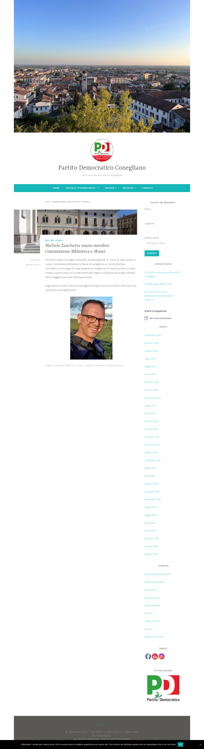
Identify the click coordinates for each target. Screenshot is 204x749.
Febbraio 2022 (152, 421)
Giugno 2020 (151, 507)
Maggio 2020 (151, 515)
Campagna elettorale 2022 (158, 574)
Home (56, 188)
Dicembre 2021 (152, 436)
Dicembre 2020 (152, 491)
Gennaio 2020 (151, 546)
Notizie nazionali (152, 597)
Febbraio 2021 (152, 483)
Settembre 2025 (153, 335)
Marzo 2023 (150, 374)
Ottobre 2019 (151, 554)
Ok (180, 744)
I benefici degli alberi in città (158, 284)
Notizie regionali (152, 605)
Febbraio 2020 (152, 538)
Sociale (148, 628)
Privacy (102, 724)
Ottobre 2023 (151, 350)
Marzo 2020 (150, 530)
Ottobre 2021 (151, 452)
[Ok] (200, 744)
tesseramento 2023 (154, 636)
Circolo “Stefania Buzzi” (81, 188)
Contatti (147, 188)
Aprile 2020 (150, 522)
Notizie (109, 188)
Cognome (149, 223)
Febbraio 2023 (152, 381)
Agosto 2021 (151, 467)
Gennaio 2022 (151, 429)
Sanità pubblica (152, 620)
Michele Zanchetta (115, 365)
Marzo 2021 (150, 475)
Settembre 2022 (153, 397)
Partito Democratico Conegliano (102, 168)
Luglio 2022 (150, 405)
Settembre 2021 (153, 460)
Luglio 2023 (150, 358)
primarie (149, 613)
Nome (148, 208)
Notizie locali (54, 240)
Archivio (128, 188)
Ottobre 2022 (151, 389)
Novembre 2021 (152, 444)
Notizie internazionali (155, 581)
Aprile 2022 (150, 413)
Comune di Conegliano (94, 365)
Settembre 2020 (153, 499)
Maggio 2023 (151, 366)
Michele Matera (33, 265)
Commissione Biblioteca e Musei (68, 365)
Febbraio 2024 (152, 342)
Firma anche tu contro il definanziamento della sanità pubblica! (159, 295)
